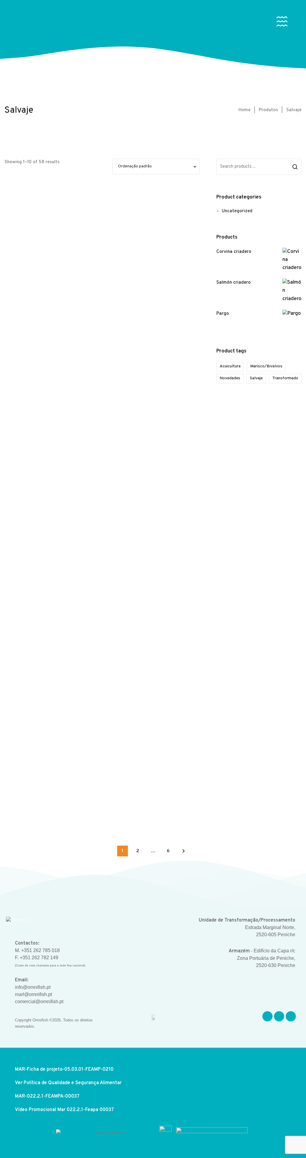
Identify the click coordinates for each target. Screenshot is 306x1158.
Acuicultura (230, 366)
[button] (282, 22)
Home (244, 110)
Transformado (285, 378)
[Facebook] (267, 1016)
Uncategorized (237, 211)
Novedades (230, 378)
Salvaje (256, 378)
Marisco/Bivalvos (266, 366)
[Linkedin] (291, 1016)
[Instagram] (279, 1016)
